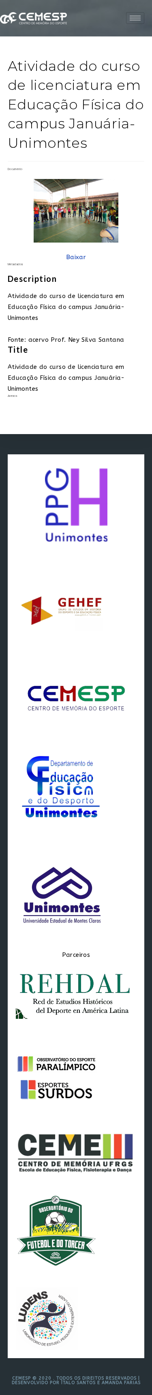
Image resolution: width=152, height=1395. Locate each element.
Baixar (76, 257)
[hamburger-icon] (135, 18)
